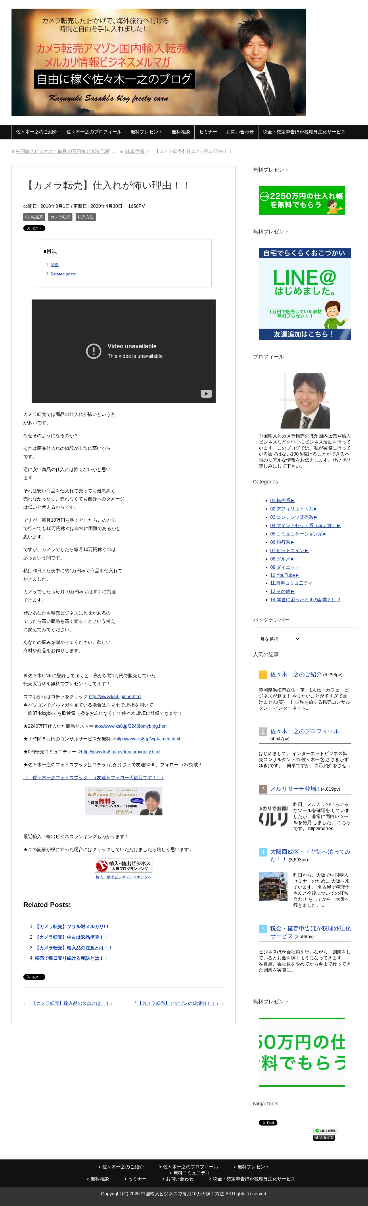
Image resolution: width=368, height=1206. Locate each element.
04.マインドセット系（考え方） (303, 525)
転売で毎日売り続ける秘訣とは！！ (71, 958)
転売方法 (86, 217)
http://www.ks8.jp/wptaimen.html (147, 738)
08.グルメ (280, 558)
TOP (63, 151)
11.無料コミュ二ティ (291, 583)
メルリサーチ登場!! (295, 789)
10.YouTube (282, 575)
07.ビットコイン (287, 550)
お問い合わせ (240, 131)
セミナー (208, 131)
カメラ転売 (60, 217)
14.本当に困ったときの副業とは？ (305, 599)
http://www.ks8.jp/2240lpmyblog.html (130, 726)
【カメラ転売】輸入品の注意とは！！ (74, 947)
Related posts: (64, 274)
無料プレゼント (147, 131)
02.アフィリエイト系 (291, 508)
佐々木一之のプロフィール (94, 131)
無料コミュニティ (191, 1172)
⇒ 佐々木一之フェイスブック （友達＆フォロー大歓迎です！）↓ (93, 777)
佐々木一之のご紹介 (36, 131)
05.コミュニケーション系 (296, 533)
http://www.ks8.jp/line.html (115, 696)
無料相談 (181, 131)
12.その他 (280, 591)
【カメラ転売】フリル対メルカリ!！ (72, 926)
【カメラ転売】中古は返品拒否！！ (71, 937)
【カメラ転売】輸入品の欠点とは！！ (71, 1003)
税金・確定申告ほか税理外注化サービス (304, 131)
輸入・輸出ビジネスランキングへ (124, 877)
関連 (55, 264)
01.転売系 (34, 217)
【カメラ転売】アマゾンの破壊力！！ (176, 1003)
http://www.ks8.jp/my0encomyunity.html (120, 751)
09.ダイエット (285, 567)
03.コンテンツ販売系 (291, 517)
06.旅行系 (280, 542)
